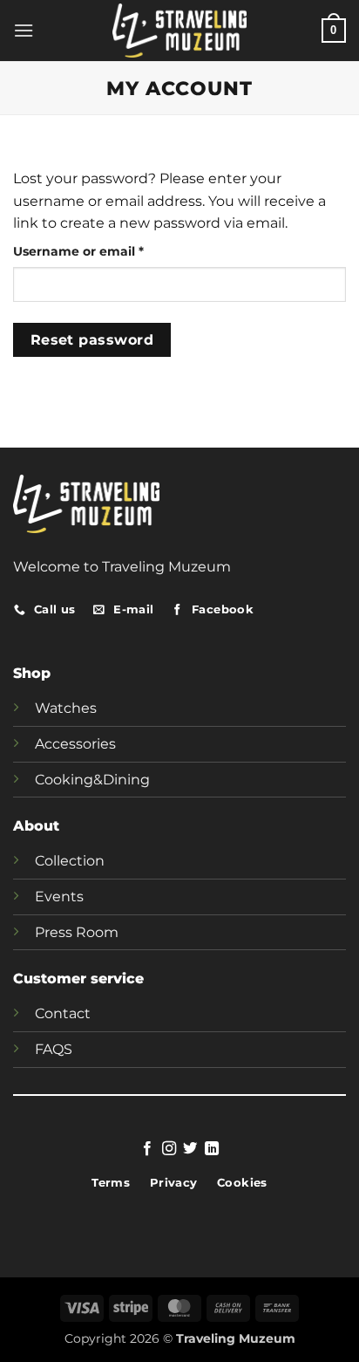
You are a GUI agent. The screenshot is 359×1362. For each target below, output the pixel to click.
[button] (23, 30)
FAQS (53, 1049)
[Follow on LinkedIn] (212, 1149)
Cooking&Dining (92, 779)
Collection (70, 860)
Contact (63, 1013)
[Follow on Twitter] (190, 1149)
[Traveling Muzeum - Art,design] (179, 30)
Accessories (75, 744)
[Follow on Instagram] (169, 1149)
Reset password (92, 340)
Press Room (77, 932)
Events (59, 896)
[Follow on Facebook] (147, 1149)
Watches (66, 708)
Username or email (107, 251)
